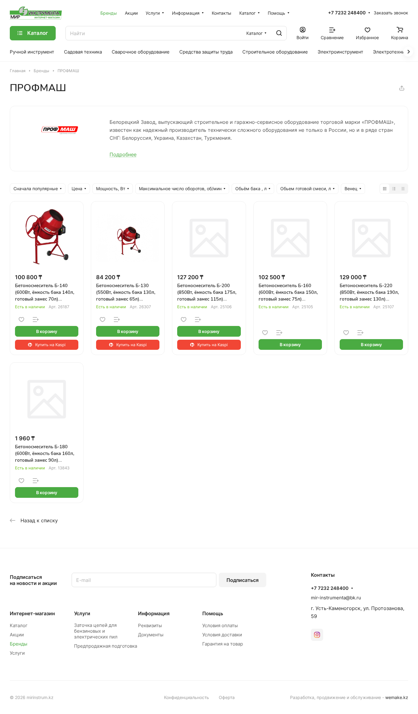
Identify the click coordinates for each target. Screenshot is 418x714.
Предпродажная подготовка (105, 646)
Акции (17, 635)
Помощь (212, 613)
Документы (150, 635)
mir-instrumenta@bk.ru (336, 598)
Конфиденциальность (186, 697)
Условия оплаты (220, 625)
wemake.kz (396, 697)
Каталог (19, 625)
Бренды (18, 644)
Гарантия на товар (222, 644)
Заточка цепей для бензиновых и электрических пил (96, 631)
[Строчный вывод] (393, 188)
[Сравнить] (35, 319)
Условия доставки (222, 635)
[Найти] (279, 33)
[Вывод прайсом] (403, 188)
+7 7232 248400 (347, 13)
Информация (154, 613)
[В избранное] (21, 319)
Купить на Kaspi (50, 344)
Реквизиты (150, 625)
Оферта (227, 697)
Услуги (17, 653)
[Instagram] (317, 635)
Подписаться (242, 580)
